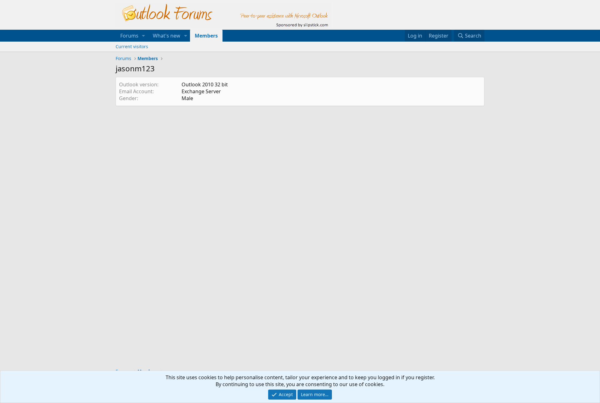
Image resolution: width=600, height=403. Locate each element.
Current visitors (132, 46)
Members (206, 35)
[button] (143, 36)
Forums (129, 35)
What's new (166, 35)
